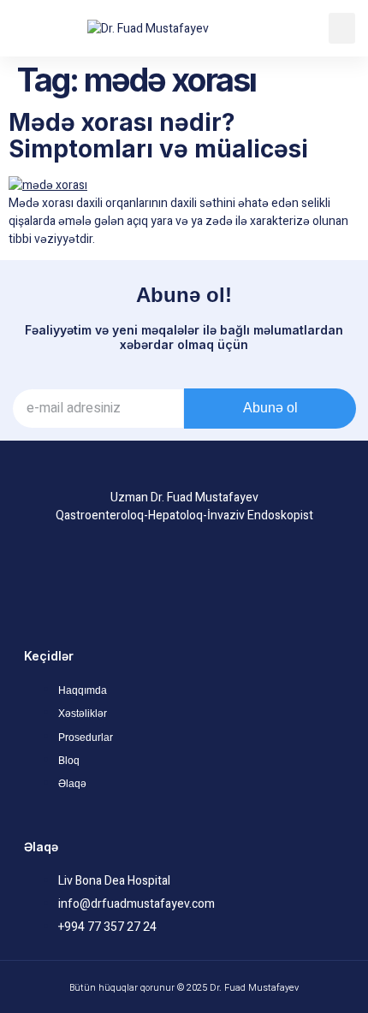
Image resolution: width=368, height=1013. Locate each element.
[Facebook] (134, 575)
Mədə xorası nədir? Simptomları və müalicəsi (158, 135)
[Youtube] (233, 575)
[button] (342, 28)
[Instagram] (184, 575)
